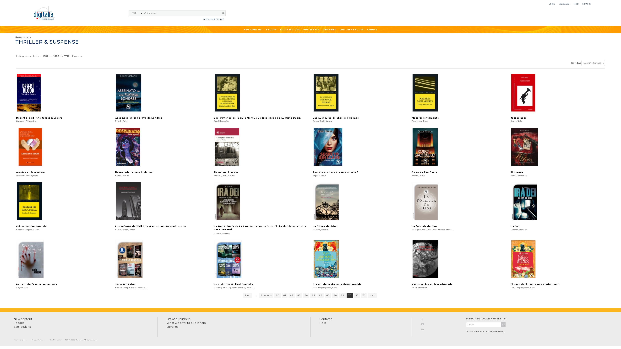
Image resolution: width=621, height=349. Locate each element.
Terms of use (19, 340)
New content (23, 319)
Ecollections (290, 29)
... (256, 295)
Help (322, 322)
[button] (552, 3)
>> (503, 324)
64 (306, 295)
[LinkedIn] (441, 330)
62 (291, 295)
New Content (253, 29)
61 (284, 295)
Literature (22, 37)
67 (327, 295)
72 (363, 295)
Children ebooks (352, 29)
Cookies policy (55, 340)
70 (349, 295)
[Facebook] (441, 320)
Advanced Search (213, 19)
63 (298, 295)
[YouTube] (441, 325)
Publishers (311, 29)
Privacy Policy (498, 331)
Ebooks (271, 29)
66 (320, 295)
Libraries (329, 29)
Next (373, 295)
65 (313, 295)
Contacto (325, 319)
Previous (266, 295)
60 (277, 295)
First (248, 295)
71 (357, 295)
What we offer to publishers (186, 322)
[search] (223, 13)
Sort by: (576, 63)
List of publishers (179, 319)
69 (342, 295)
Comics (372, 29)
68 (335, 295)
